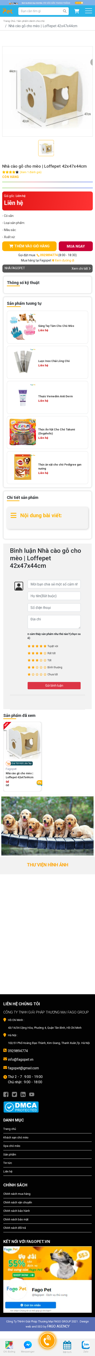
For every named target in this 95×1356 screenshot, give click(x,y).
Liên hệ (7, 1171)
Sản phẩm (9, 1154)
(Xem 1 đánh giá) (31, 172)
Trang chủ (9, 1129)
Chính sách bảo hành (16, 1210)
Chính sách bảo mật (15, 1219)
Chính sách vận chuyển (17, 1202)
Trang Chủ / (10, 21)
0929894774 (18, 1051)
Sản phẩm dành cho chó (30, 21)
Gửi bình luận (54, 685)
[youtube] (31, 1094)
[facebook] (5, 1094)
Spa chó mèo (11, 1146)
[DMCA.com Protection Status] (47, 1105)
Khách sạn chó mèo (15, 1137)
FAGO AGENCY (58, 1326)
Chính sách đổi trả (14, 1227)
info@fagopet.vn (20, 1059)
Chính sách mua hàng (16, 1193)
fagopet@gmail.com (23, 1068)
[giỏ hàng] (76, 11)
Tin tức (7, 1163)
